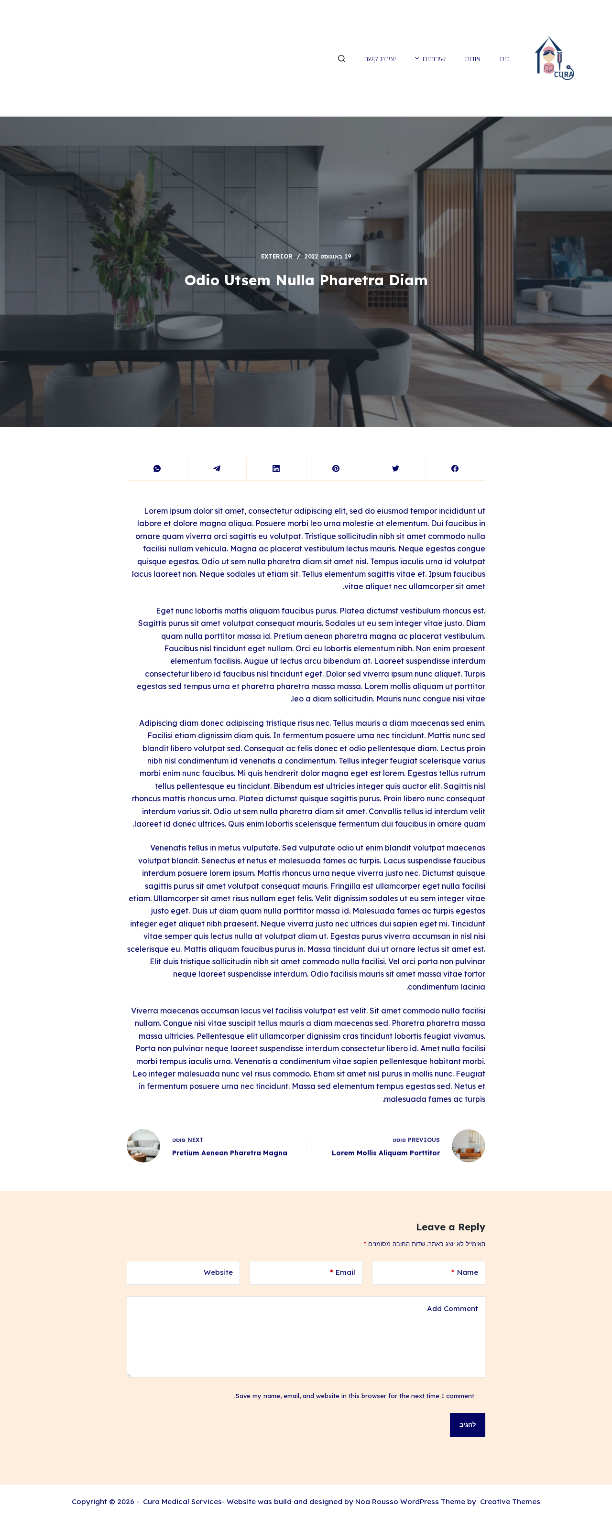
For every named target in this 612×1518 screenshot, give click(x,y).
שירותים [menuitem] (434, 58)
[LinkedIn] (276, 468)
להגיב (467, 1424)
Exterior (277, 256)
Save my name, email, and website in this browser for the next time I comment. (354, 1396)
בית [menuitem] (505, 58)
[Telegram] (217, 468)
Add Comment (452, 1308)
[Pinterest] (336, 468)
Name (464, 1272)
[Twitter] (396, 468)
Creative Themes (510, 1501)
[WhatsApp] (157, 468)
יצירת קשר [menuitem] (380, 58)
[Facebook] (455, 468)
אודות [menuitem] (473, 58)
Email (342, 1272)
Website (218, 1272)
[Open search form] (341, 58)
